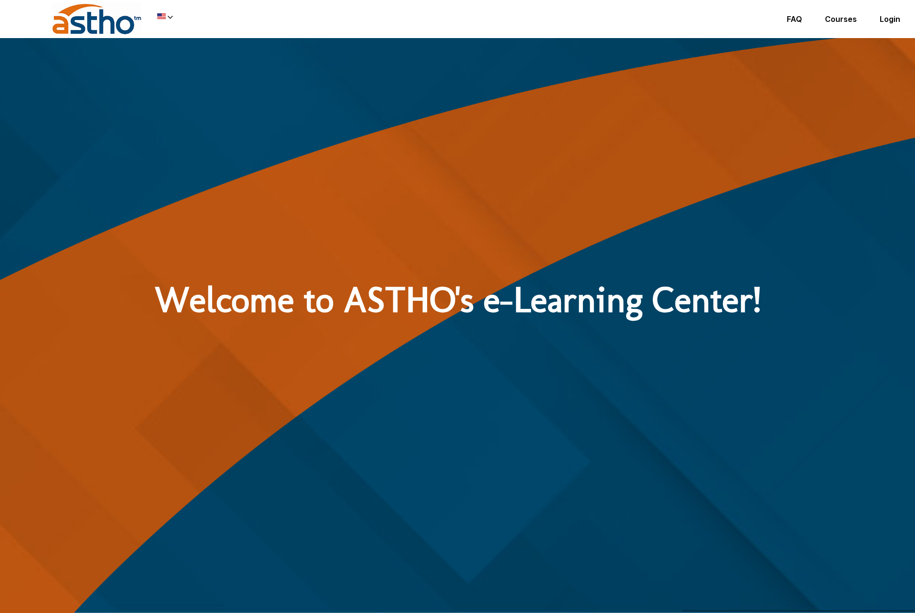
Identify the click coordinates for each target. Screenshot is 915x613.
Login (890, 19)
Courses (841, 19)
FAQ (794, 19)
